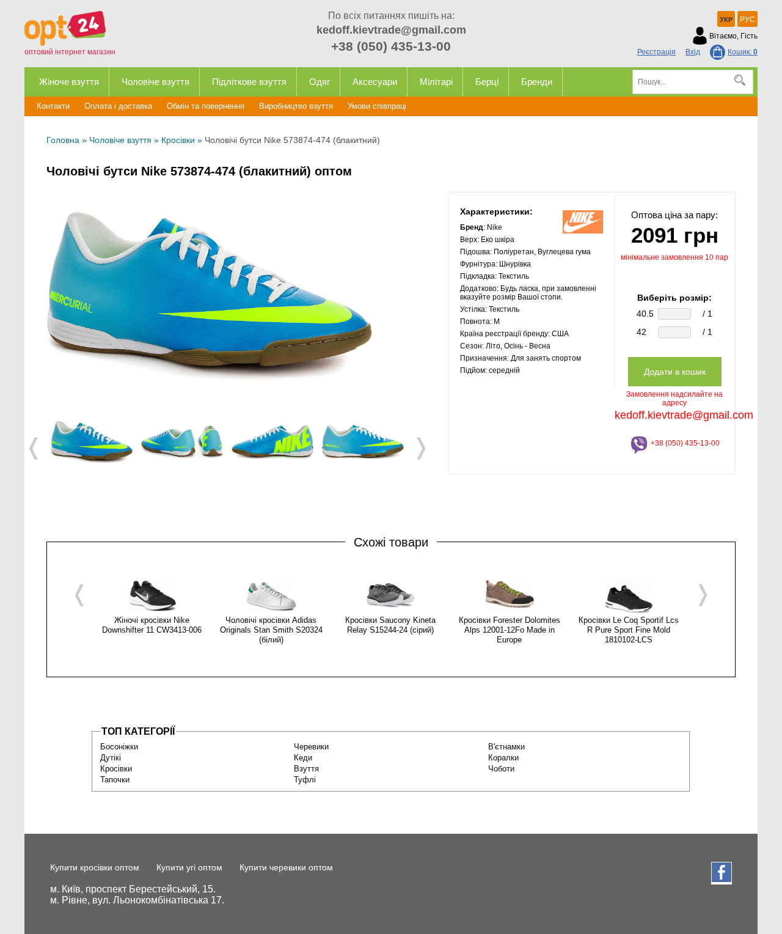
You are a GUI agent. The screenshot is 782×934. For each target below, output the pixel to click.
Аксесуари (375, 81)
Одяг (319, 81)
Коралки (503, 757)
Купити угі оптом (189, 867)
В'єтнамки (506, 746)
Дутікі (110, 757)
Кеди (303, 757)
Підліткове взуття (249, 81)
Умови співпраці (377, 106)
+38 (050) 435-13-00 (391, 46)
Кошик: (743, 52)
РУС (747, 19)
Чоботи (501, 768)
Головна (62, 140)
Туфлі (305, 779)
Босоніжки (119, 746)
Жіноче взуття (69, 81)
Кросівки (178, 140)
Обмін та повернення (205, 106)
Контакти (53, 106)
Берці (487, 81)
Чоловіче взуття (155, 81)
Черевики (311, 746)
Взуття (306, 768)
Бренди (536, 81)
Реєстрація (656, 52)
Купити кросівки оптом (94, 867)
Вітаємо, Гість (733, 36)
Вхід (692, 52)
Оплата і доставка (118, 106)
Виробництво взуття (296, 106)
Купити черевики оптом (286, 867)
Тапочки (115, 779)
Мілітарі (436, 81)
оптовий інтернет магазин (69, 52)
